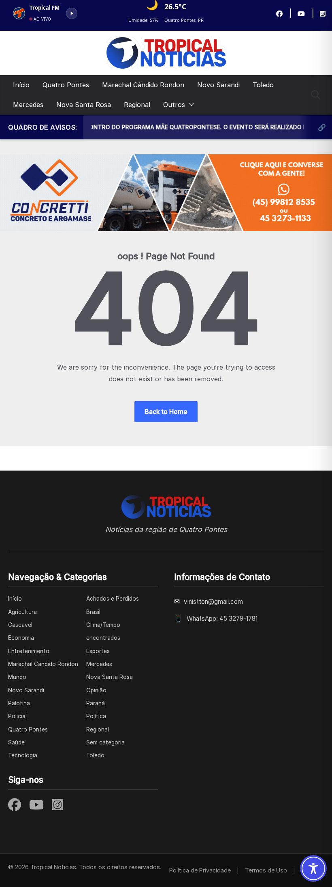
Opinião (96, 690)
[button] (190, 105)
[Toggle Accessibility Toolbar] (313, 868)
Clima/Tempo (103, 625)
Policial (17, 716)
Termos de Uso (266, 870)
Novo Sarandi (218, 85)
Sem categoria (105, 742)
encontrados (103, 638)
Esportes (98, 651)
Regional (137, 105)
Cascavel (20, 625)
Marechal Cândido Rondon (143, 85)
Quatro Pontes (66, 85)
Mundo (17, 677)
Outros (174, 105)
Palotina (19, 703)
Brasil (93, 612)
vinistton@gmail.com (213, 601)
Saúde (16, 742)
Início (21, 85)
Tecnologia (22, 755)
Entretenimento (28, 651)
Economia (21, 638)
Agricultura (22, 612)
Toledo (263, 85)
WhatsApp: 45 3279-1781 (222, 618)
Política (96, 716)
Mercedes (28, 105)
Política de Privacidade (200, 870)
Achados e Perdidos (112, 598)
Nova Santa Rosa (83, 105)
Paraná (95, 703)
